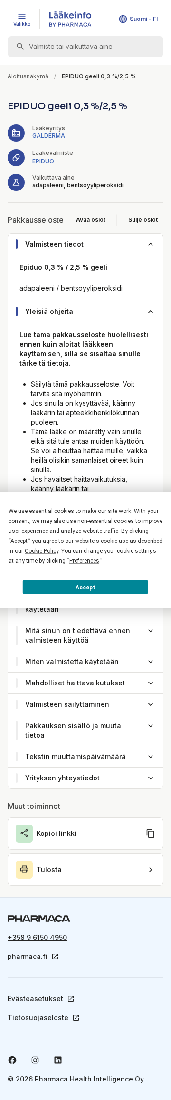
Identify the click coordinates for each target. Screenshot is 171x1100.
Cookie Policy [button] (41, 551)
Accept (85, 587)
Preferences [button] (84, 561)
